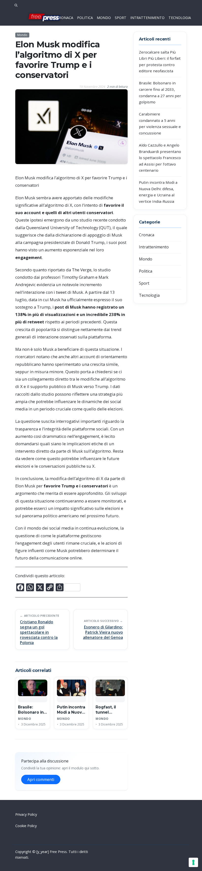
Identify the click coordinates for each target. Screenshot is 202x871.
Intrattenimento (154, 247)
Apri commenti (40, 779)
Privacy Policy (26, 814)
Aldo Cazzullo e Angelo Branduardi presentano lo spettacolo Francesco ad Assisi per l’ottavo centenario (160, 158)
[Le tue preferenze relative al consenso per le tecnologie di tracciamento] (193, 862)
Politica (145, 271)
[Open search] (16, 5)
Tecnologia (149, 295)
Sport (144, 283)
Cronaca (146, 235)
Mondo (22, 35)
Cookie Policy (26, 825)
